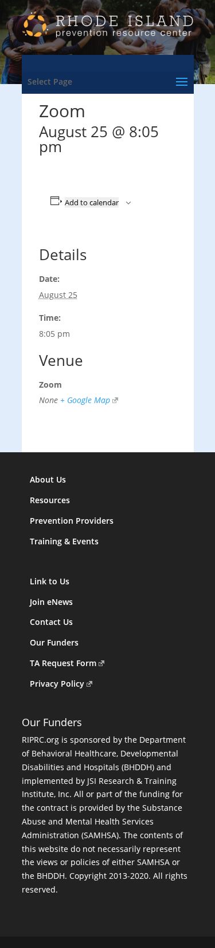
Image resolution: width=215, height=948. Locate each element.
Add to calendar (92, 202)
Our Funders (54, 642)
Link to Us (49, 581)
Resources (50, 500)
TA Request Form (63, 663)
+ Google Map (85, 400)
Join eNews (51, 601)
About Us (48, 479)
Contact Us (51, 621)
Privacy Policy (57, 683)
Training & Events (64, 541)
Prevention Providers (72, 520)
